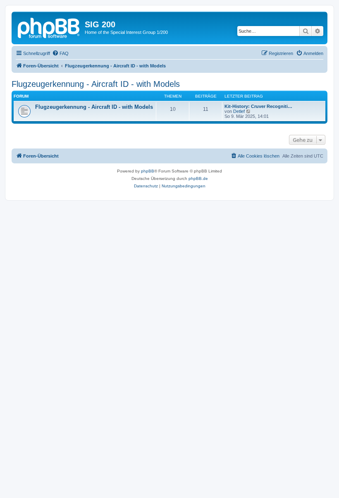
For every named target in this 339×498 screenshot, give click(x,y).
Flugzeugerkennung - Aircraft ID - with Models (96, 84)
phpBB (147, 171)
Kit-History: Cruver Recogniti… (258, 106)
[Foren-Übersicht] (49, 27)
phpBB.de (198, 178)
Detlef (239, 111)
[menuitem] (60, 53)
